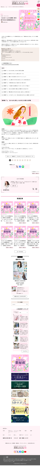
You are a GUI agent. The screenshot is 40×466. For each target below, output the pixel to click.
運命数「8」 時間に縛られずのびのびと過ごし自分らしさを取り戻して (17, 92)
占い (1, 14)
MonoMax (11, 460)
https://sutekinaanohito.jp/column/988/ (10, 64)
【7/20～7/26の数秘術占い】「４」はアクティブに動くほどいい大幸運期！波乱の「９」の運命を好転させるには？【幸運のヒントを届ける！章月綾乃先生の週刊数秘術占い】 (20, 245)
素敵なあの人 (24, 458)
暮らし (21, 329)
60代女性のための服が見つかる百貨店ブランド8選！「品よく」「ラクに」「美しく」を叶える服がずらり (24, 326)
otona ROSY (31, 458)
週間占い (37, 173)
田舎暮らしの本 (22, 460)
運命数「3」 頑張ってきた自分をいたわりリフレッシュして (15, 76)
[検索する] (27, 304)
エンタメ (26, 435)
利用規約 (13, 443)
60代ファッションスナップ (10, 431)
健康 (31, 430)
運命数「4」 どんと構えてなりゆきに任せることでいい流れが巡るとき (17, 79)
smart (14, 460)
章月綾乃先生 (5, 22)
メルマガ (26, 438)
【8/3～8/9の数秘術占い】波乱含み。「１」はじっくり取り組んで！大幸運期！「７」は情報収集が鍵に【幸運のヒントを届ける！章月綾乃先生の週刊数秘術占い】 (33, 220)
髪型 (25, 430)
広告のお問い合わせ (31, 443)
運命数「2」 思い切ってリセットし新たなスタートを (14, 73)
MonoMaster (18, 460)
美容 (21, 315)
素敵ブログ (21, 435)
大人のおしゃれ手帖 (14, 458)
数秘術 (33, 173)
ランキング (16, 438)
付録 (4, 430)
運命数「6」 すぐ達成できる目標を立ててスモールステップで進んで (16, 85)
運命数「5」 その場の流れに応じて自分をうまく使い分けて (15, 82)
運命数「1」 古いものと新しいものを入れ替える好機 (14, 70)
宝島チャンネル (5, 458)
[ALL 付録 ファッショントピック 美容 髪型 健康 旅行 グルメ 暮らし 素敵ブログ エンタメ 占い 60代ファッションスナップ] (23, 312)
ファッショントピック (23, 322)
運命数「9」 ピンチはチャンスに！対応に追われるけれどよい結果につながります (19, 95)
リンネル (27, 458)
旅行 (4, 435)
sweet (18, 458)
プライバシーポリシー (23, 443)
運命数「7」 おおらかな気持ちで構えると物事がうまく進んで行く (16, 88)
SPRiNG (34, 458)
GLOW (9, 460)
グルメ (9, 435)
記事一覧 (10, 438)
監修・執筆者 (21, 438)
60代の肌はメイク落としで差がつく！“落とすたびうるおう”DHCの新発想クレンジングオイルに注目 (24, 319)
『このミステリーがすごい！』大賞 (8, 461)
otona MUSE (5, 460)
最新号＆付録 (5, 438)
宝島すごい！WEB (28, 460)
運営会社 (17, 443)
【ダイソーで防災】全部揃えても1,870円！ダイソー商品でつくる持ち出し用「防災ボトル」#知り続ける (24, 333)
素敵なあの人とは (8, 443)
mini (20, 458)
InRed (9, 458)
